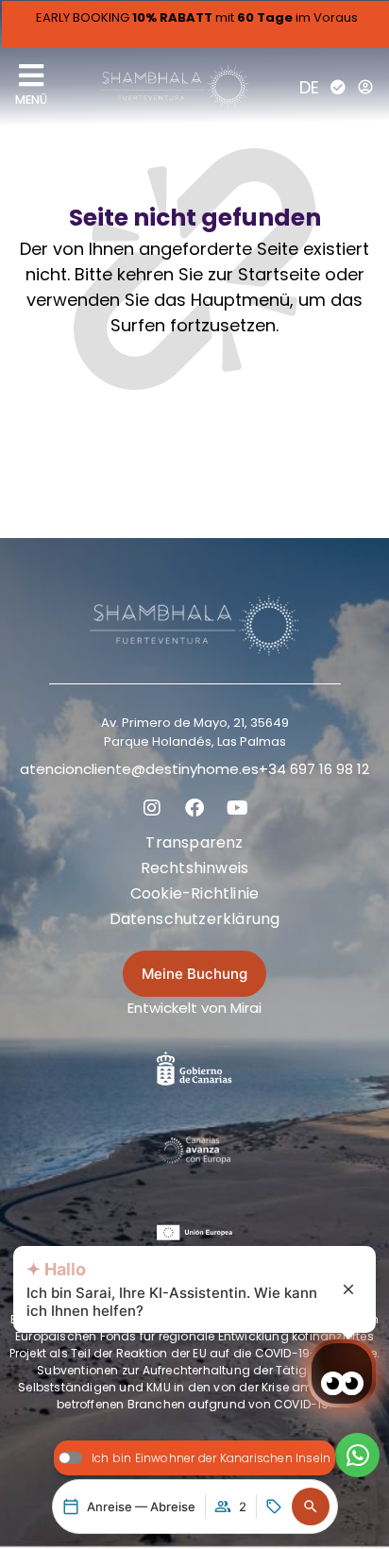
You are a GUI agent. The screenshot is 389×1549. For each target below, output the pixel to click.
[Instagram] (152, 808)
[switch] (195, 1458)
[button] (311, 1506)
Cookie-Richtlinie (194, 893)
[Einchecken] (338, 86)
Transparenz (194, 842)
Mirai (246, 1008)
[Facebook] (194, 808)
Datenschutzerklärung (195, 919)
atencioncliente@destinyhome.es (139, 769)
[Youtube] (237, 808)
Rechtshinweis (195, 868)
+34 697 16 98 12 (314, 769)
